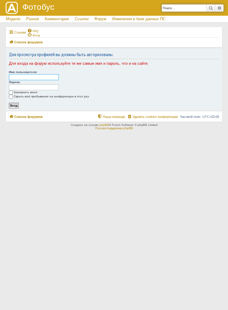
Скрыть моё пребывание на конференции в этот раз (51, 96)
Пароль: (15, 82)
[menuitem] (33, 31)
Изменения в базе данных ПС (138, 19)
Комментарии (57, 19)
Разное (32, 19)
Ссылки (81, 19)
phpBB (104, 124)
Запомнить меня (25, 92)
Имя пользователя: (23, 72)
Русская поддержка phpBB (114, 128)
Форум (100, 19)
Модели (13, 19)
